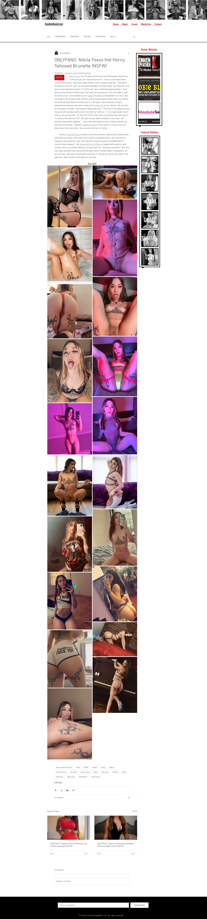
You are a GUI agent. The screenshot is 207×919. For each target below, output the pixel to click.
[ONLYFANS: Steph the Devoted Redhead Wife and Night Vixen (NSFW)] (115, 828)
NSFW (86, 768)
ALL (48, 36)
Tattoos (111, 768)
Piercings (105, 772)
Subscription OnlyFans (64, 768)
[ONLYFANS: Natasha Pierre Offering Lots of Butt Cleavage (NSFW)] (68, 828)
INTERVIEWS (60, 36)
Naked (94, 768)
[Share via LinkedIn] (67, 790)
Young (103, 768)
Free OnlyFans (61, 772)
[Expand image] (69, 196)
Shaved (115, 772)
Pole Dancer (96, 777)
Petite (96, 772)
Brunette (74, 772)
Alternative (71, 777)
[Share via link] (73, 790)
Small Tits (59, 777)
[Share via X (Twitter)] (61, 790)
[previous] (4, 11)
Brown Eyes (85, 772)
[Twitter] (195, 459)
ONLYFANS (74, 36)
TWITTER (87, 36)
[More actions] (128, 53)
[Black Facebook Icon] (95, 911)
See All (134, 811)
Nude (78, 768)
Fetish (124, 772)
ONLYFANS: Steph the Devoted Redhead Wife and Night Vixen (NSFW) (115, 845)
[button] (134, 37)
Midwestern (83, 777)
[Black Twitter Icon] (107, 911)
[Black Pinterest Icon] (103, 911)
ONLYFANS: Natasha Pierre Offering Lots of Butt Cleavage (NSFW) (68, 845)
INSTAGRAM (100, 36)
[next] (203, 11)
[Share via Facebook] (56, 790)
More (112, 36)
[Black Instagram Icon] (99, 911)
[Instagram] (195, 454)
